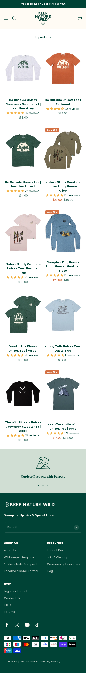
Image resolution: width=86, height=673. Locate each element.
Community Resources (63, 564)
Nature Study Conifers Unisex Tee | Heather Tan (23, 268)
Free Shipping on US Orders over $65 (43, 3)
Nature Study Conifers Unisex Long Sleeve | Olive (63, 186)
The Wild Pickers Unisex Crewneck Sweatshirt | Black (23, 426)
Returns (9, 612)
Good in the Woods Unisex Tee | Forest (23, 348)
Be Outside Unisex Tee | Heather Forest (23, 184)
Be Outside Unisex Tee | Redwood (63, 102)
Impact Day (55, 550)
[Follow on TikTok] (37, 625)
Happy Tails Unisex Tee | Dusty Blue (62, 348)
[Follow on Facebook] (6, 625)
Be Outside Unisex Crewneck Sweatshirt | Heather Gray (23, 104)
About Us (10, 550)
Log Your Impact (15, 591)
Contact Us (12, 598)
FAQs (7, 605)
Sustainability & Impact (20, 564)
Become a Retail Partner (21, 571)
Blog (50, 571)
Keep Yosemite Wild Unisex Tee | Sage (62, 426)
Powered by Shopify (48, 661)
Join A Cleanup (57, 557)
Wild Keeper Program (19, 557)
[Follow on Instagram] (17, 625)
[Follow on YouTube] (27, 625)
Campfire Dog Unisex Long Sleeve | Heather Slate (63, 266)
